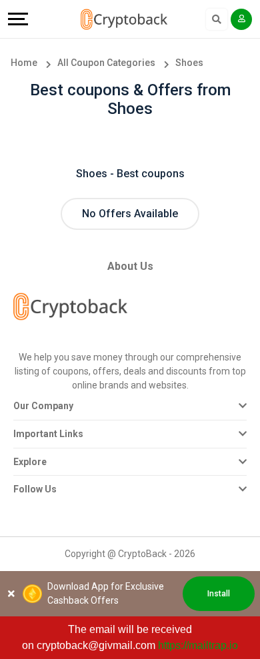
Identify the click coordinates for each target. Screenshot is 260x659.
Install (218, 593)
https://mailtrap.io (198, 645)
